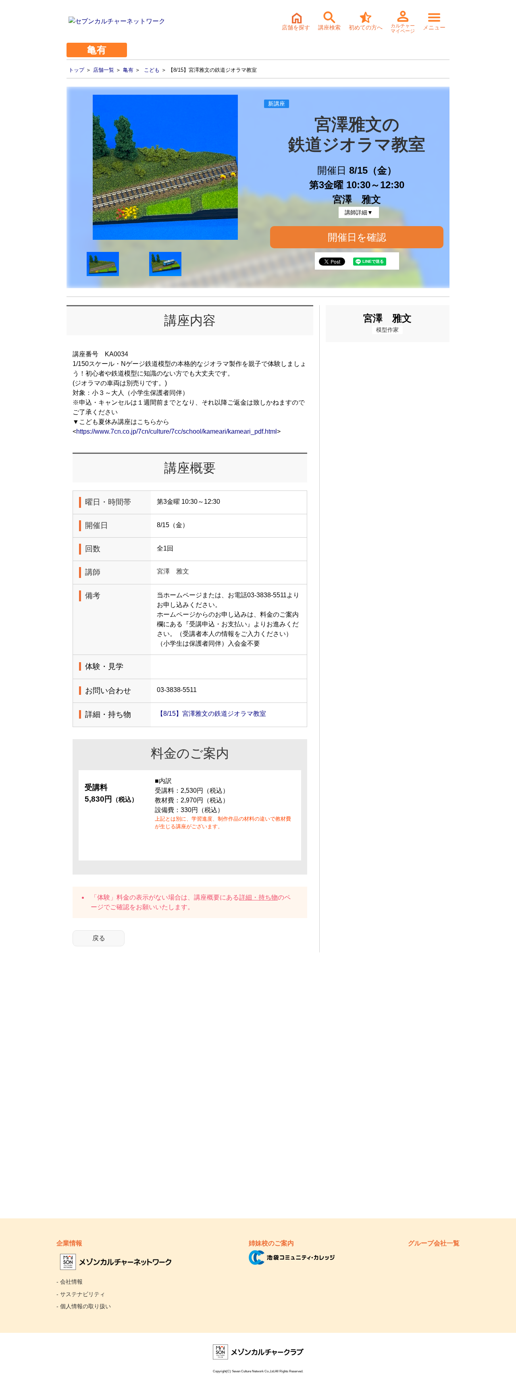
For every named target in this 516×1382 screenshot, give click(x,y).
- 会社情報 (69, 1281)
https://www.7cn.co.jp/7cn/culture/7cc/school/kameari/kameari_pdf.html (176, 431)
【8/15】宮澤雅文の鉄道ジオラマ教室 (211, 713)
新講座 (276, 103)
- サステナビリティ (80, 1294)
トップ (76, 70)
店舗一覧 (103, 70)
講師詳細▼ (359, 212)
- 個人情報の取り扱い (83, 1306)
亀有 (128, 70)
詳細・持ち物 (258, 897)
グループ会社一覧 (434, 1243)
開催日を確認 (357, 237)
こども (152, 70)
